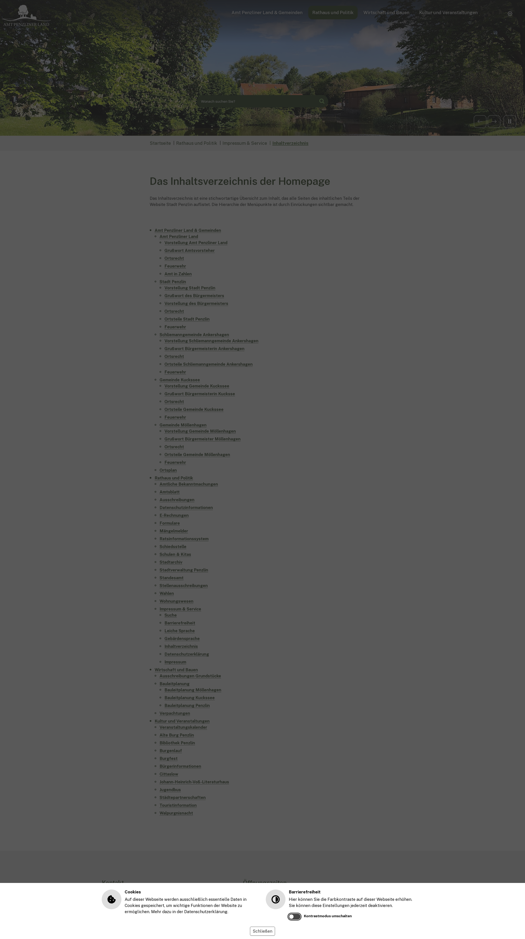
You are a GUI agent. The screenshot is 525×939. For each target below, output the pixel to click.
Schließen (262, 931)
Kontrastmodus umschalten (328, 916)
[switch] (294, 917)
